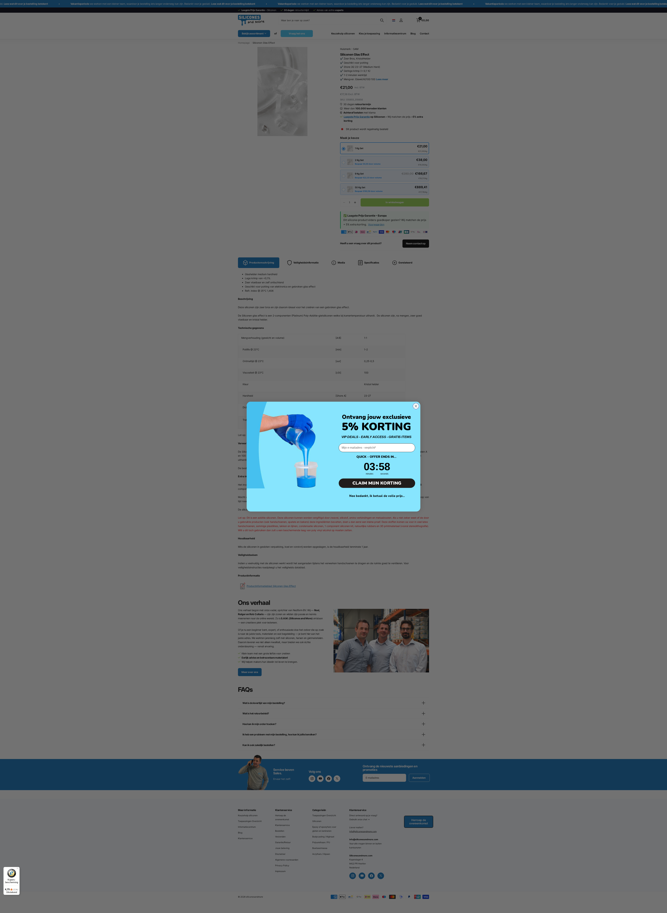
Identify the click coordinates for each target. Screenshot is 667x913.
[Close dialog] (416, 406)
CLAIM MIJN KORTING (376, 483)
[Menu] (17, 869)
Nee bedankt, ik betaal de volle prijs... (377, 496)
